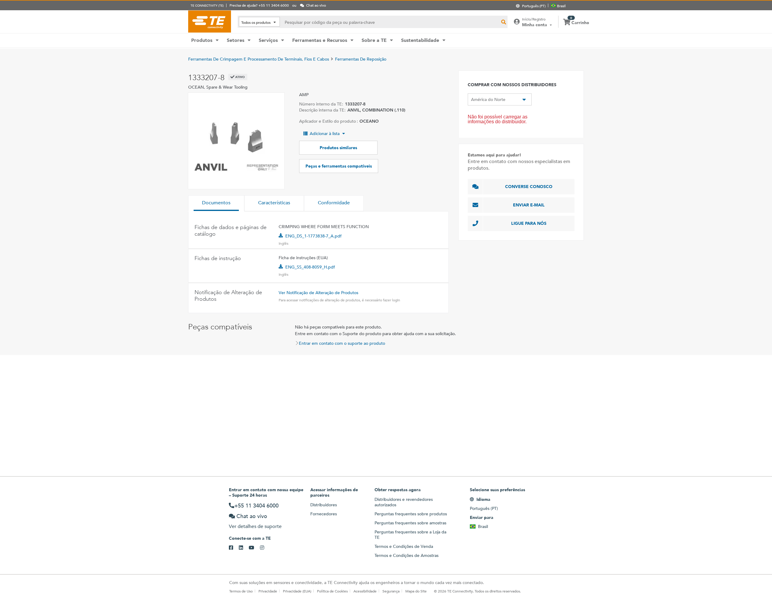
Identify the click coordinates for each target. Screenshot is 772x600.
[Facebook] (234, 548)
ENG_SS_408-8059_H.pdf (310, 267)
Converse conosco (528, 186)
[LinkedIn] (244, 548)
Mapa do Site (416, 591)
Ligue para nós (528, 223)
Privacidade (267, 591)
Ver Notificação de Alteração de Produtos (318, 292)
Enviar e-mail (529, 205)
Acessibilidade (365, 591)
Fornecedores (323, 514)
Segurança (391, 591)
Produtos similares (338, 147)
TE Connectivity (209, 21)
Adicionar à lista (324, 133)
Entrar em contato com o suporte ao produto (342, 343)
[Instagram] (265, 548)
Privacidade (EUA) (297, 591)
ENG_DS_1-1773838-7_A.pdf (313, 236)
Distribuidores (323, 504)
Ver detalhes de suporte (255, 526)
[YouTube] (254, 548)
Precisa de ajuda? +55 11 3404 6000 (259, 5)
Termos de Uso (241, 591)
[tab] (216, 203)
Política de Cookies (332, 591)
